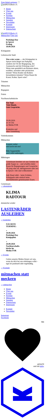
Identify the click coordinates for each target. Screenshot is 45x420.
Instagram (5, 315)
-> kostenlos (6, 220)
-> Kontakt (5, 268)
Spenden (9, 20)
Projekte (9, 15)
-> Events (5, 255)
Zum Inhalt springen (9, 2)
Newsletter (10, 22)
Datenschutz (11, 29)
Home (8, 9)
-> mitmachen (6, 285)
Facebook (5, 318)
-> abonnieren (6, 186)
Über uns (9, 11)
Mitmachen (10, 18)
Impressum (10, 27)
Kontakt (9, 24)
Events (8, 13)
